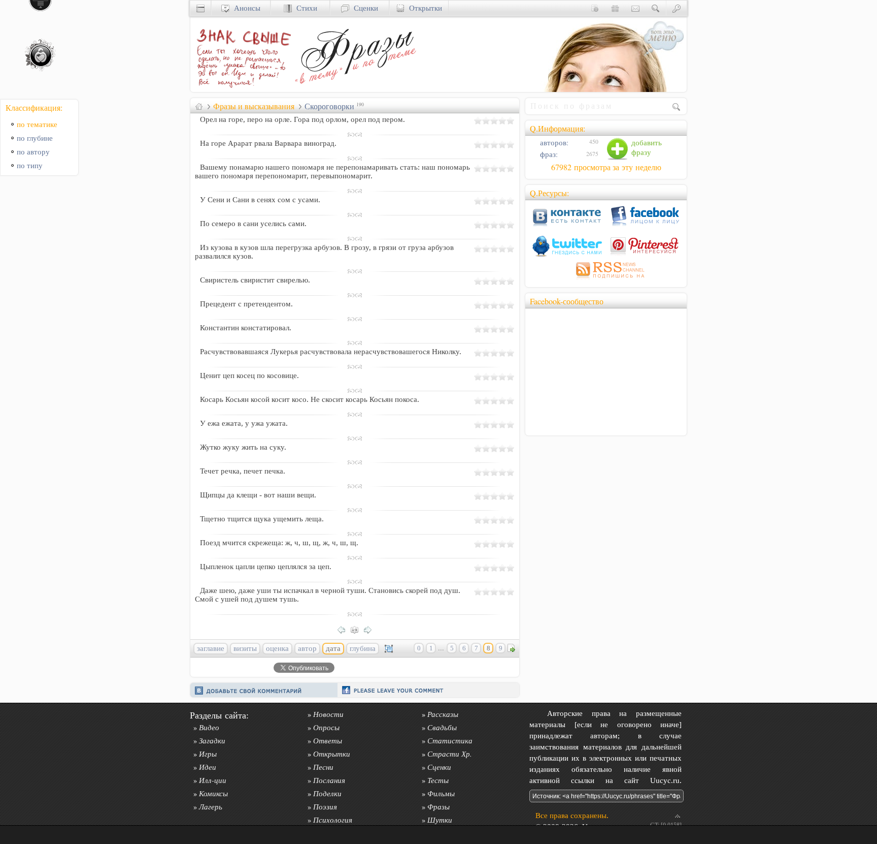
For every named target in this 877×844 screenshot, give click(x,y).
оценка (277, 648)
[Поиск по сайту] (656, 8)
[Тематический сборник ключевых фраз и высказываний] (355, 89)
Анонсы (244, 8)
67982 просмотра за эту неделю (606, 167)
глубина (363, 648)
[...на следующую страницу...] (370, 629)
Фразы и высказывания (253, 106)
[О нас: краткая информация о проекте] (595, 8)
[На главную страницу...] (241, 89)
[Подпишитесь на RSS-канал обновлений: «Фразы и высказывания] (606, 280)
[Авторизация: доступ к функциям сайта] (676, 8)
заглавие (210, 648)
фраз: (548, 154)
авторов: (553, 142)
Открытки (423, 8)
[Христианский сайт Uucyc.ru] (200, 8)
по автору (33, 152)
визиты (245, 648)
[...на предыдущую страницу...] (344, 629)
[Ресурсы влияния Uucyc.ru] (199, 106)
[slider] (494, 120)
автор (307, 648)
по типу (30, 165)
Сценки (363, 8)
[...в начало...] (357, 629)
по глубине (35, 138)
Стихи (304, 8)
